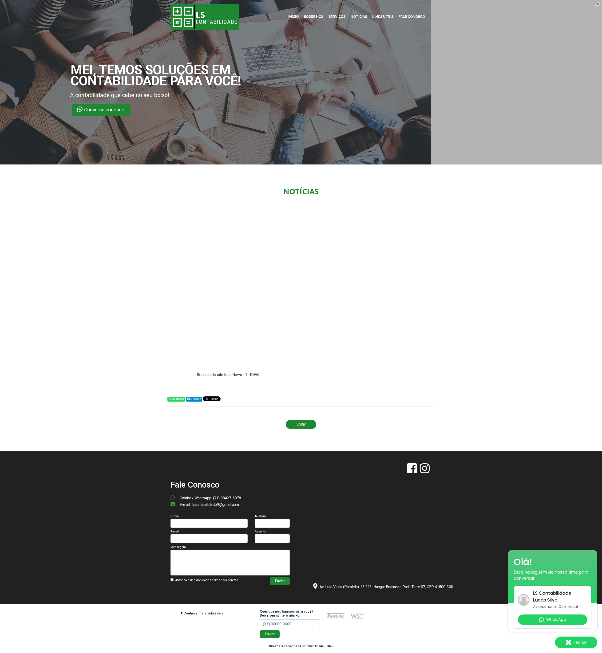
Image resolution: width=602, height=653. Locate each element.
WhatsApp (177, 398)
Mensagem (178, 547)
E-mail (174, 531)
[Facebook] (412, 471)
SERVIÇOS (337, 17)
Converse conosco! (55, 110)
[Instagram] (425, 471)
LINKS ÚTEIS (382, 17)
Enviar (280, 581)
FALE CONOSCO (412, 17)
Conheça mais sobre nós (203, 613)
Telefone (260, 516)
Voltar (301, 424)
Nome (174, 516)
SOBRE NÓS (313, 17)
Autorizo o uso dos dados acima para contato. (207, 580)
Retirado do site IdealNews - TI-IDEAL (228, 374)
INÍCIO (293, 17)
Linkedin (195, 398)
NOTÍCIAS (359, 17)
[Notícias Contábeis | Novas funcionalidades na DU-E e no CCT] (204, 16)
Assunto (260, 531)
